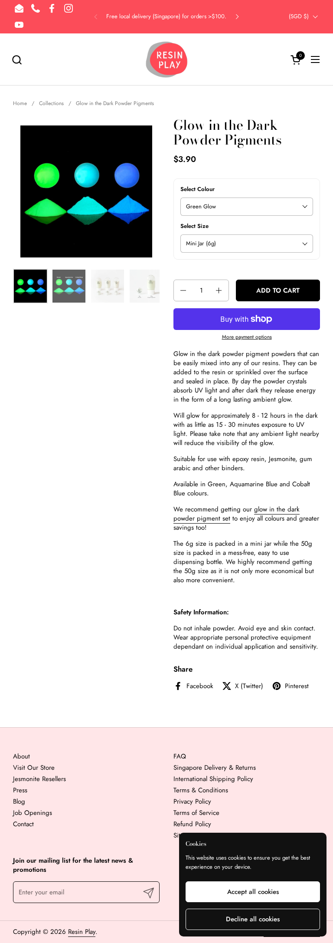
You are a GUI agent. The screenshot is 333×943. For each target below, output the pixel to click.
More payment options (247, 337)
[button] (16, 59)
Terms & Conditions (200, 790)
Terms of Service (196, 813)
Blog (19, 801)
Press (20, 790)
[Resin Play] (166, 59)
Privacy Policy (192, 801)
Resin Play (81, 931)
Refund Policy (192, 824)
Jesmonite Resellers (39, 779)
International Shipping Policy (213, 779)
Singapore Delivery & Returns (214, 767)
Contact (23, 824)
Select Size (194, 226)
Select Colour (197, 189)
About (21, 756)
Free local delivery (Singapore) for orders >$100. (166, 16)
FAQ (179, 756)
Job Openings (32, 813)
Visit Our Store (34, 767)
